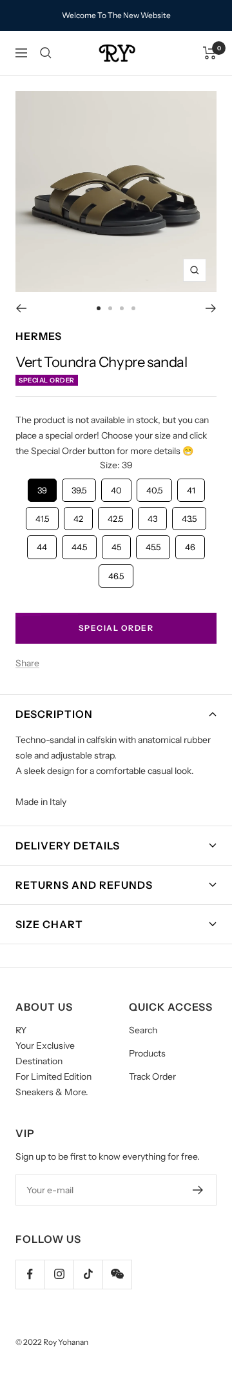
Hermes (38, 336)
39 (42, 487)
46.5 (116, 572)
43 (153, 515)
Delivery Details (67, 845)
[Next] (211, 308)
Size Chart (49, 924)
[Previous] (20, 308)
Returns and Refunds (84, 884)
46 (190, 543)
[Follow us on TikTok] (87, 1274)
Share (27, 663)
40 (116, 487)
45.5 (153, 543)
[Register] (198, 1190)
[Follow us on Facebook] (29, 1274)
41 (191, 487)
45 (116, 543)
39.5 (79, 487)
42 (78, 515)
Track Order (152, 1076)
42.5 (115, 515)
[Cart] (210, 52)
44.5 (79, 543)
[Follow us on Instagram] (58, 1274)
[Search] (46, 53)
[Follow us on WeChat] (116, 1274)
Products (147, 1053)
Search (143, 1030)
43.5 (189, 515)
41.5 (42, 515)
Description (54, 714)
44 (42, 543)
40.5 (154, 487)
